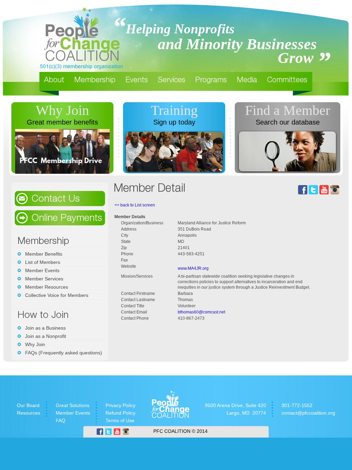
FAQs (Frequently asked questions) (63, 352)
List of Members (42, 262)
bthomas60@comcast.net (201, 312)
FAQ (60, 420)
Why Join (62, 110)
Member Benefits (43, 254)
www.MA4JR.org (193, 268)
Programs (211, 80)
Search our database (288, 122)
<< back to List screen (134, 205)
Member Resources (46, 287)
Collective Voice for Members (56, 295)
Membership (95, 80)
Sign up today (174, 122)
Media (247, 80)
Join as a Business (45, 328)
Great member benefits (62, 122)
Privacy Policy (120, 405)
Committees (287, 80)
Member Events (42, 270)
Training (174, 110)
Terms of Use (120, 420)
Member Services (44, 278)
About (54, 80)
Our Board (28, 405)
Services (171, 80)
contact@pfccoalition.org (308, 413)
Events (136, 80)
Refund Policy (120, 413)
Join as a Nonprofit (45, 336)
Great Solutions (72, 405)
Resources (28, 413)
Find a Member (287, 110)
